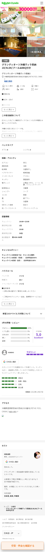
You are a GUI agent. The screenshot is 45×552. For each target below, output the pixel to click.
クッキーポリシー (8, 526)
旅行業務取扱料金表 (9, 523)
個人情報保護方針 (23, 523)
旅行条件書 (29, 519)
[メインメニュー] (42, 3)
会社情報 (34, 523)
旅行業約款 (20, 519)
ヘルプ (4, 519)
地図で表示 (8, 81)
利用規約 (11, 519)
